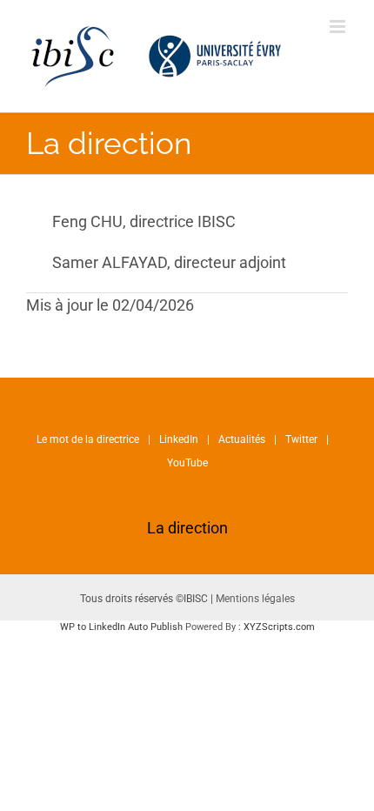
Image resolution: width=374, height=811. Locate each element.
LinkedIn (178, 439)
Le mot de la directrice (88, 439)
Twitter (301, 439)
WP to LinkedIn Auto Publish (121, 627)
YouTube (187, 463)
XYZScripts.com (279, 627)
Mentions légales (255, 599)
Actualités (241, 439)
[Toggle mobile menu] (339, 26)
